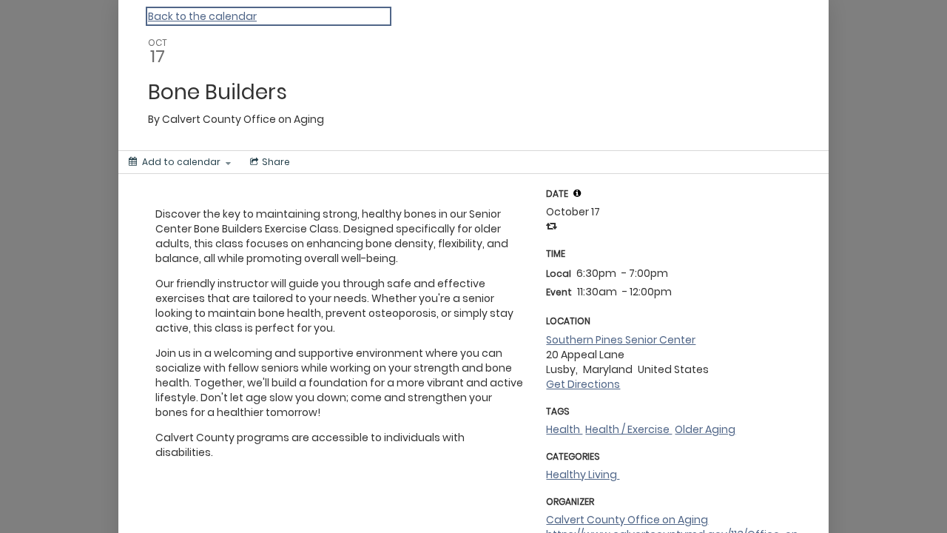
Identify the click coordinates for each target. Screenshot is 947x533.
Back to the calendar (202, 16)
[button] (577, 193)
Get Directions (583, 384)
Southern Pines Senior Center (620, 339)
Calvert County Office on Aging (627, 519)
